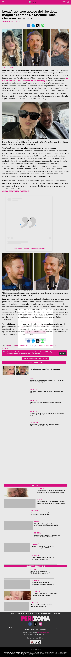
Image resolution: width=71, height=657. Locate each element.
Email (22, 322)
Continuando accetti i (35, 326)
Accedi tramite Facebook (37, 339)
